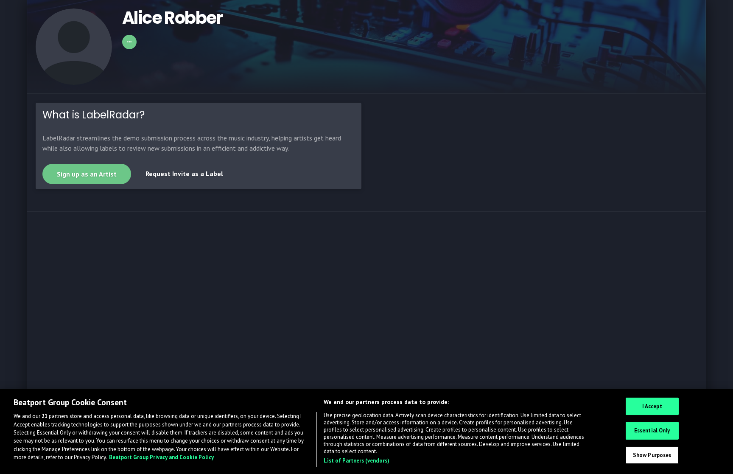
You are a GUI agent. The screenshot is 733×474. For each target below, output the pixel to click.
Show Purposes (652, 455)
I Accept (652, 406)
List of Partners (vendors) (356, 460)
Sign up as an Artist (87, 174)
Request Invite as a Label (184, 173)
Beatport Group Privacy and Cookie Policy (161, 457)
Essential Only (652, 430)
